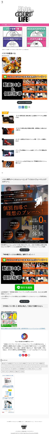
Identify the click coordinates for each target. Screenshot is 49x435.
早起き (17, 371)
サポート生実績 (40, 363)
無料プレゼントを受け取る (24, 102)
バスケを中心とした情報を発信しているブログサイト (24, 431)
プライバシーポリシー (38, 421)
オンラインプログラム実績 (20, 363)
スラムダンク (19, 366)
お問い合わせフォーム (29, 421)
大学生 (11, 371)
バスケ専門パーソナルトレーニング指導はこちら (15, 421)
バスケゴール (44, 366)
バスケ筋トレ (30, 368)
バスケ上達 (13, 368)
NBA (3, 363)
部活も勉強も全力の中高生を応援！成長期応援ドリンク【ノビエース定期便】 (23, 328)
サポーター (31, 363)
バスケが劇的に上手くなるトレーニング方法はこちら (12, 24)
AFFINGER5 (36, 433)
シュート (4, 366)
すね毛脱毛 (10, 363)
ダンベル (27, 366)
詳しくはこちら (24, 249)
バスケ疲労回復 (21, 368)
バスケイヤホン (34, 366)
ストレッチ (11, 366)
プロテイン (4, 371)
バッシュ (38, 368)
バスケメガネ (5, 368)
